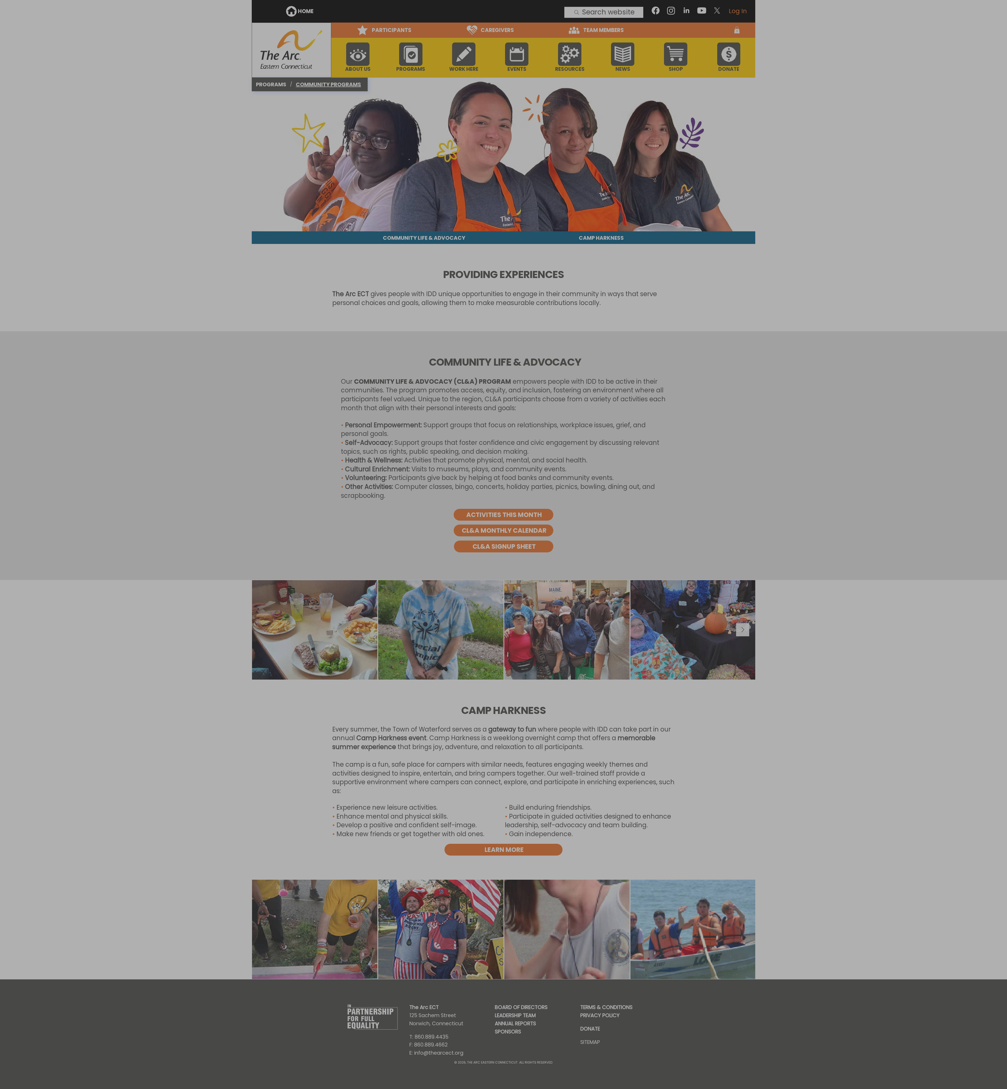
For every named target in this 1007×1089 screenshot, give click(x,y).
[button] (653, 448)
